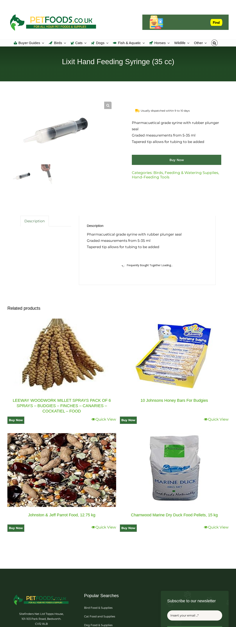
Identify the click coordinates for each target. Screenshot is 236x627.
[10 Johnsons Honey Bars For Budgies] (174, 355)
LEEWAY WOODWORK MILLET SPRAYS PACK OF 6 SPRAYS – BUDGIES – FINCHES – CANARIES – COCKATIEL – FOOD (62, 405)
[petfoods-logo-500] (41, 594)
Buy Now (176, 160)
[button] (214, 42)
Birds (158, 172)
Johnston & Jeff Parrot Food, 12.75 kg (61, 515)
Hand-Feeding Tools (150, 177)
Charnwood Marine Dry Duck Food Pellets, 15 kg (174, 515)
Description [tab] (34, 221)
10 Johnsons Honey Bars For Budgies (174, 400)
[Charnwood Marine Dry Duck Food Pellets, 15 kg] (174, 470)
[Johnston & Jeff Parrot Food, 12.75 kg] (61, 470)
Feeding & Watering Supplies (191, 172)
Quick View (106, 419)
